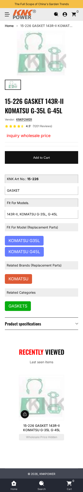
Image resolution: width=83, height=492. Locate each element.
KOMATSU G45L (24, 251)
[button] (56, 14)
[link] (28, 126)
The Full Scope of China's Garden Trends (42, 4)
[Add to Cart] (25, 414)
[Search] (56, 14)
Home (9, 26)
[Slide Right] (75, 4)
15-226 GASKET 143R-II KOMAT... (46, 26)
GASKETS (18, 306)
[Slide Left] (8, 4)
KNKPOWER (24, 119)
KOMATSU (18, 278)
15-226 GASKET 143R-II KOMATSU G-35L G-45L (41, 427)
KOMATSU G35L (24, 240)
